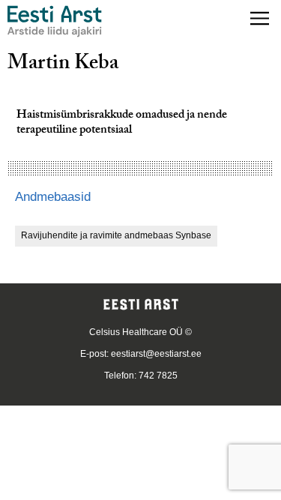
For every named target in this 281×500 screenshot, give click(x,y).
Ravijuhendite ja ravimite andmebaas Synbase (116, 235)
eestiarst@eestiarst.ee (156, 354)
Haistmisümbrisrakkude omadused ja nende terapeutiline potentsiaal (121, 124)
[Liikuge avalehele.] (54, 21)
